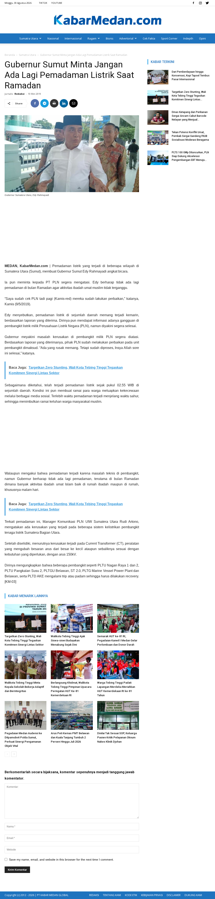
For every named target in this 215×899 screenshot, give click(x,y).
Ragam (92, 38)
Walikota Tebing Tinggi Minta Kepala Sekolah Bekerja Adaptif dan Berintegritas (24, 687)
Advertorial (126, 38)
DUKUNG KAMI (193, 895)
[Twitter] (207, 3)
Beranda (10, 55)
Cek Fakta (149, 38)
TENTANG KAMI (112, 895)
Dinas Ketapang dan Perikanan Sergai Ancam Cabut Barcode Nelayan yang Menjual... (190, 116)
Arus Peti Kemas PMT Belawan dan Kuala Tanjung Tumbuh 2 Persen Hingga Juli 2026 (70, 737)
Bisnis (109, 38)
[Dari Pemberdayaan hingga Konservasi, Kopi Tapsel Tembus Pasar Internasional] (157, 77)
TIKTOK (43, 2)
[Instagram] (200, 3)
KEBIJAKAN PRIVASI (152, 895)
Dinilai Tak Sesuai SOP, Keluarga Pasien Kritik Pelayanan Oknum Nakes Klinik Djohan (117, 737)
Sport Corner (169, 38)
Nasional (53, 38)
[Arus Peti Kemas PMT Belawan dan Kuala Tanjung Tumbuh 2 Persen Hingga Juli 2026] (72, 715)
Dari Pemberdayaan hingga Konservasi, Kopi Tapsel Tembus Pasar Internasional (191, 75)
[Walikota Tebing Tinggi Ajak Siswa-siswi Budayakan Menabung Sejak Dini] (72, 618)
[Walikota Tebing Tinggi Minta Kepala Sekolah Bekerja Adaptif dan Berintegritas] (25, 664)
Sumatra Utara (28, 38)
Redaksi (19, 93)
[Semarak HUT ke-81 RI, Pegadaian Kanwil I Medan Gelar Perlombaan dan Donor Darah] (118, 618)
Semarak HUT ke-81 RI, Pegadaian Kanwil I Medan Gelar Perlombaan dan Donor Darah (117, 640)
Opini (202, 38)
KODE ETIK (131, 895)
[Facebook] (193, 3)
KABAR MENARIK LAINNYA (28, 596)
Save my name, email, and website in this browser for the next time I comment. (61, 859)
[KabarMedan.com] (107, 20)
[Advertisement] (72, 231)
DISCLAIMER (174, 895)
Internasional (73, 38)
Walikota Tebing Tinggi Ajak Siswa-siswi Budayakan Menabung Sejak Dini (68, 640)
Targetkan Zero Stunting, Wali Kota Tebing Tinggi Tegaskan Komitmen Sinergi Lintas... (189, 95)
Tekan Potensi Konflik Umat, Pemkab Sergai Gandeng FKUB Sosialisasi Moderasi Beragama (190, 136)
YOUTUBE (56, 2)
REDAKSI (94, 895)
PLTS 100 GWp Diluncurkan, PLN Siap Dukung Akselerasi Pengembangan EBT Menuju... (190, 156)
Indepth (188, 38)
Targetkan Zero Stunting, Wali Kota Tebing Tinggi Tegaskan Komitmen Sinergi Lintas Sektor (24, 640)
